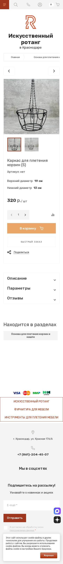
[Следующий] (54, 71)
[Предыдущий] (9, 71)
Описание (17, 278)
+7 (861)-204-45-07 (33, 454)
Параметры (18, 288)
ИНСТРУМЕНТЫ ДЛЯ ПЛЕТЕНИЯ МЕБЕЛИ (31, 417)
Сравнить (53, 215)
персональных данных (22, 530)
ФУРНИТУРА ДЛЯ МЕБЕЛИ (31, 409)
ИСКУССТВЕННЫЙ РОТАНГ (31, 401)
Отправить (15, 518)
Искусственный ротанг (30, 39)
